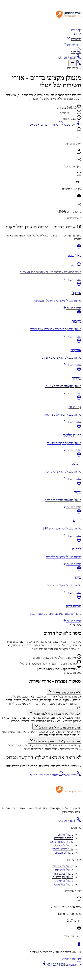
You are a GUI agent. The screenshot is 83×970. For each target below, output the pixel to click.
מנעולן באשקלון (63, 873)
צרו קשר (76, 52)
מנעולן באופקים (63, 884)
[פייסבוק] (79, 945)
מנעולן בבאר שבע (62, 866)
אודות (77, 33)
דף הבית (76, 30)
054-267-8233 (67, 57)
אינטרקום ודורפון (62, 849)
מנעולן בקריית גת (62, 877)
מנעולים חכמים (64, 852)
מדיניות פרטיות (71, 959)
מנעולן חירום (65, 834)
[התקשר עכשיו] (79, 64)
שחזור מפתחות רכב (61, 841)
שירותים (76, 39)
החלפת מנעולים (63, 838)
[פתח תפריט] (72, 63)
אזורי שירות (74, 44)
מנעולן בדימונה (64, 880)
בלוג (79, 48)
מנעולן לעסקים (64, 845)
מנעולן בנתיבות (64, 870)
